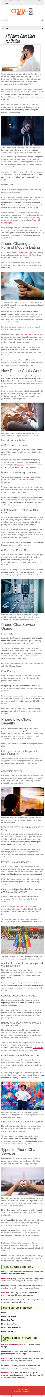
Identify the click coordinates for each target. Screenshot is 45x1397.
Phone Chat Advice (8, 1316)
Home (3, 1312)
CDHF (26, 1390)
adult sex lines (19, 465)
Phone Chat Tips (7, 1320)
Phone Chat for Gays (9, 1324)
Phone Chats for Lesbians (11, 1328)
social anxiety (38, 1048)
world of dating (25, 252)
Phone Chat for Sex (8, 1331)
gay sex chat (22, 907)
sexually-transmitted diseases (26, 985)
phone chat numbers (31, 334)
